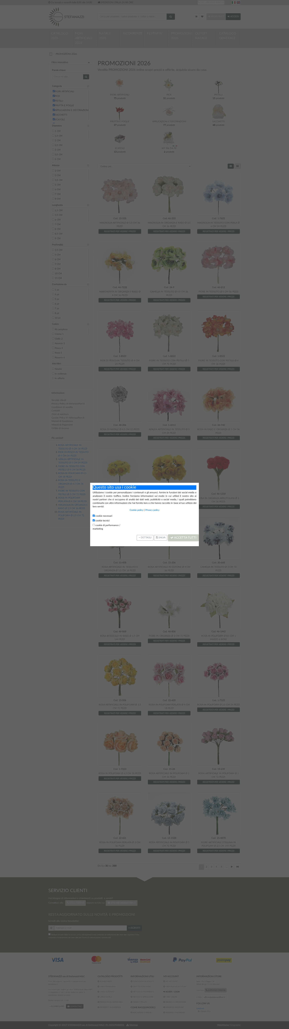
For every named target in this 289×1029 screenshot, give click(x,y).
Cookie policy (136, 510)
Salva (161, 538)
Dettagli (146, 538)
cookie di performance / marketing (106, 527)
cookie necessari (103, 516)
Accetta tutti (184, 537)
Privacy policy (152, 510)
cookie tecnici (102, 521)
